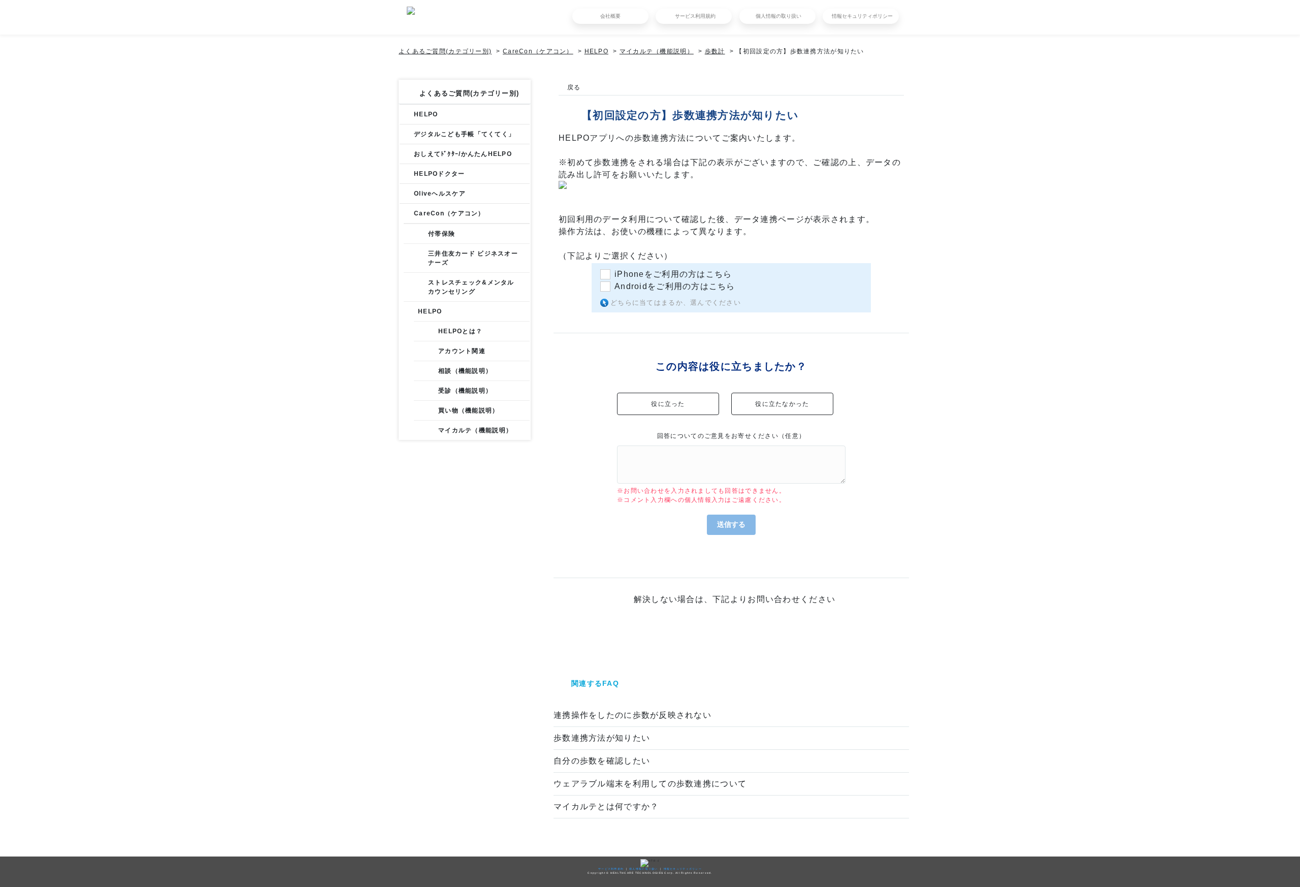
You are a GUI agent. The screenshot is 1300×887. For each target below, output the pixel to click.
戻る (574, 87)
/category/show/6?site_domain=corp (406, 134)
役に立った (668, 403)
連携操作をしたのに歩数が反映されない (632, 715)
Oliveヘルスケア (440, 193)
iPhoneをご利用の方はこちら (673, 274)
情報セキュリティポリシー (862, 16)
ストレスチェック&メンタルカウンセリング (471, 287)
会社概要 (610, 16)
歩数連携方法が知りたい (602, 738)
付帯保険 (441, 233)
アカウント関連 (461, 351)
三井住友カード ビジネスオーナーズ (473, 258)
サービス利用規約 (695, 16)
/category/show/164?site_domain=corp (406, 154)
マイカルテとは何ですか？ (606, 806)
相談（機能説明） (465, 370)
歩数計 (715, 51)
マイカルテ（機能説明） (657, 51)
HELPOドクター (439, 173)
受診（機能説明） (465, 390)
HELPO (596, 51)
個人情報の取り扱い (778, 16)
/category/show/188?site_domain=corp (406, 173)
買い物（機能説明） (468, 410)
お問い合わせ (731, 636)
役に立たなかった (782, 403)
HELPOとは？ (460, 331)
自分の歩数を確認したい (602, 760)
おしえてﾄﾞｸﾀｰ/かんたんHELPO (463, 153)
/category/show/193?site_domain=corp (406, 193)
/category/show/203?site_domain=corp (410, 311)
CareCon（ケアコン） (538, 51)
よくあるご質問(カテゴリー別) (445, 51)
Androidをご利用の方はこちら (674, 286)
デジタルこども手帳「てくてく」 (464, 134)
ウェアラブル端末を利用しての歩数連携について (650, 783)
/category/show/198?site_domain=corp (406, 213)
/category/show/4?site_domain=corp (406, 114)
